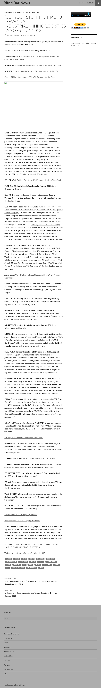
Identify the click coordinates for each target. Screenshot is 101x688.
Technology (8, 669)
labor (41, 562)
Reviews (7, 665)
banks (9, 559)
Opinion (7, 660)
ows (31, 565)
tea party (47, 565)
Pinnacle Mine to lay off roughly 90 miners (22, 520)
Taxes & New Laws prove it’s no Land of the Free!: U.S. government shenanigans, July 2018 (31, 581)
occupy (17, 565)
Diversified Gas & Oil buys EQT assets (20, 514)
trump (56, 565)
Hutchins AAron (28, 35)
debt (32, 559)
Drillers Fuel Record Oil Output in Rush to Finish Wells (39, 180)
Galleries (90, 3)
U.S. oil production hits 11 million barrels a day (23, 437)
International (9, 652)
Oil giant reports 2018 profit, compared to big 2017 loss (36, 71)
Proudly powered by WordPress (14, 685)
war (41, 568)
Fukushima (8, 638)
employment (11, 562)
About (81, 3)
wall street (31, 568)
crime (24, 559)
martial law (51, 562)
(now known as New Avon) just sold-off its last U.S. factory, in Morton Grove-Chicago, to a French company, (33, 209)
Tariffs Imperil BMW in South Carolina (39, 458)
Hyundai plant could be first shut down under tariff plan (38, 65)
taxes (38, 565)
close (16, 559)
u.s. (8, 568)
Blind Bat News (17, 2)
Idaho (25, 13)
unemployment (18, 568)
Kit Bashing (34, 13)
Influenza (7, 647)
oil (24, 565)
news (8, 565)
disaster (40, 559)
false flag (23, 562)
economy (50, 559)
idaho (33, 562)
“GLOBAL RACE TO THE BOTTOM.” (25, 547)
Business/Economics (13, 13)
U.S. (5, 674)
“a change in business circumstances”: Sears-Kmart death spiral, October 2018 (30, 593)
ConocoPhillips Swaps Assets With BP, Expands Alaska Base (29, 77)
